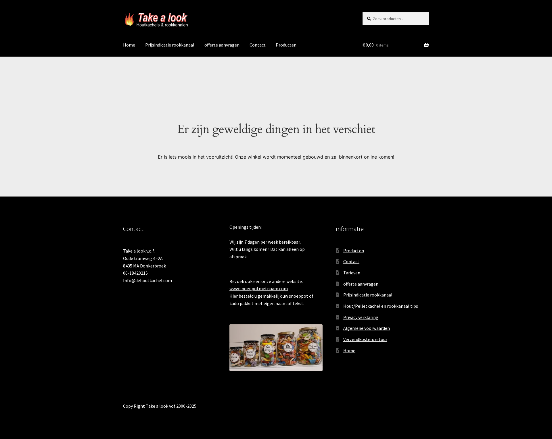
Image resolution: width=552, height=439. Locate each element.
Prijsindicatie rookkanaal (169, 45)
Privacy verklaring (360, 317)
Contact (258, 45)
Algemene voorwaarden (366, 328)
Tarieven (351, 273)
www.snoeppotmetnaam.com (258, 288)
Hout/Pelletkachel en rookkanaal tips (380, 306)
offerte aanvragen (221, 45)
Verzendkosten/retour (365, 339)
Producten (286, 45)
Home (129, 45)
